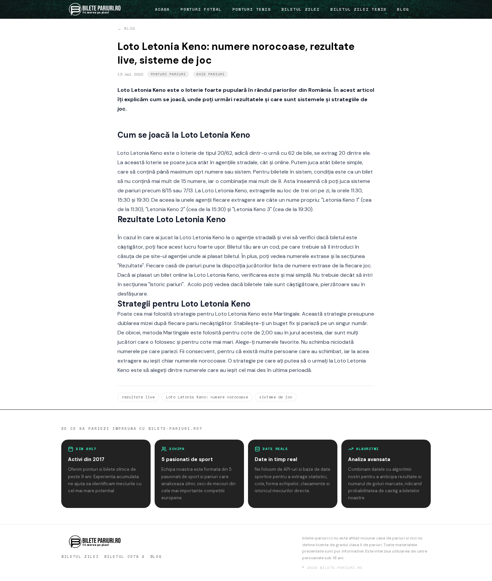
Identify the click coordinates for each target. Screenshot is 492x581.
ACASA (162, 9)
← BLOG (126, 28)
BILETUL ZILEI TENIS (358, 9)
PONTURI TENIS (251, 9)
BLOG (403, 9)
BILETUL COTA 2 (124, 556)
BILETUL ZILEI (300, 9)
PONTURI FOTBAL (201, 9)
